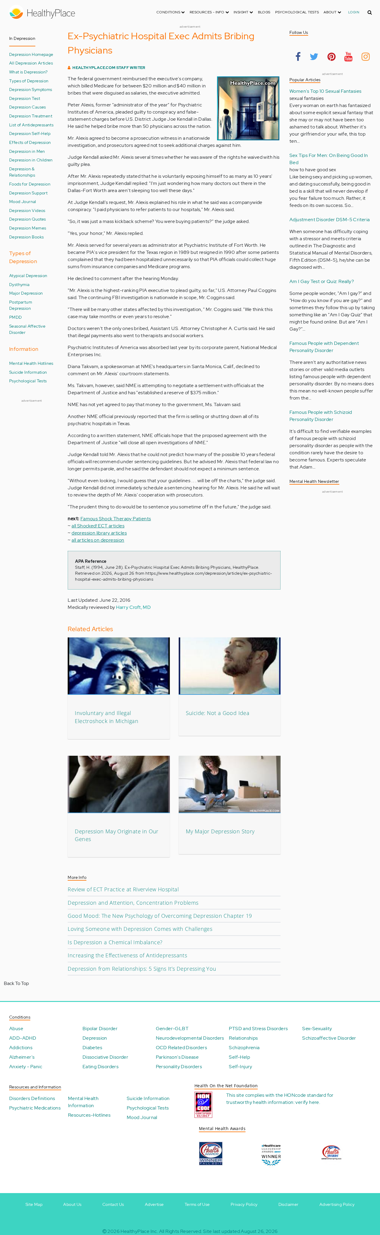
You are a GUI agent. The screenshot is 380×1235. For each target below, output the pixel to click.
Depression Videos (27, 210)
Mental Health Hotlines (31, 363)
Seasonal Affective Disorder (27, 329)
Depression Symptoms (30, 89)
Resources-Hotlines (89, 1115)
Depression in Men (27, 151)
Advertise (154, 1204)
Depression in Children (31, 160)
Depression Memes (27, 228)
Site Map (34, 1204)
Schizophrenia (244, 1047)
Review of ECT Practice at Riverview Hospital (123, 889)
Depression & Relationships (22, 172)
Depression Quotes (27, 219)
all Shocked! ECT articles (98, 526)
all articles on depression (98, 540)
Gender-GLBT (172, 1028)
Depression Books (26, 237)
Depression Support (28, 193)
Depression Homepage (31, 54)
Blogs (264, 12)
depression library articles (99, 533)
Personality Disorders (179, 1066)
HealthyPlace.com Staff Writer (108, 67)
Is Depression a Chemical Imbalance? (115, 942)
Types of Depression (29, 81)
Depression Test (24, 98)
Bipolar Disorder (100, 1028)
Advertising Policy (336, 1204)
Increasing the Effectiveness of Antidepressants (127, 955)
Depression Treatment (30, 116)
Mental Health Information (83, 1102)
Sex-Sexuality (317, 1028)
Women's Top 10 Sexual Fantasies (325, 91)
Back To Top (16, 983)
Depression (95, 1038)
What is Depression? (28, 72)
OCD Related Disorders (181, 1047)
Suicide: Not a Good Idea (218, 713)
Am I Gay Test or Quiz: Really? (321, 281)
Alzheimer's (21, 1057)
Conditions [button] (168, 12)
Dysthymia (19, 284)
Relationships (243, 1038)
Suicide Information (28, 372)
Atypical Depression (28, 275)
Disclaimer (288, 1204)
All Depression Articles (31, 63)
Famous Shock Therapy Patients (115, 519)
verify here (307, 1102)
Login (353, 12)
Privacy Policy (244, 1204)
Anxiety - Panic (25, 1066)
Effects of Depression (30, 142)
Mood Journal (22, 201)
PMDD (15, 317)
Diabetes (92, 1047)
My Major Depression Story (220, 831)
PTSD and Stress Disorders (258, 1028)
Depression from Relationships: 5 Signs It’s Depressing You (142, 968)
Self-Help (239, 1057)
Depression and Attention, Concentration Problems (133, 902)
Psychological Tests (297, 12)
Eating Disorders (100, 1066)
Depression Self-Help (29, 133)
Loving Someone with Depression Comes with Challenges (140, 928)
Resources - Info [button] (207, 12)
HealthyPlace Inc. (139, 1231)
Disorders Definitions (32, 1098)
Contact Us (113, 1204)
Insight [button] (241, 12)
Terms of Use (197, 1204)
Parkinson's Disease (177, 1057)
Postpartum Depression (20, 305)
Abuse (16, 1028)
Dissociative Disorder (105, 1057)
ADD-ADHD (22, 1038)
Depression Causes (27, 107)
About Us (72, 1204)
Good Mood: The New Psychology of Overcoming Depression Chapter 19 (160, 915)
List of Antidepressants (31, 125)
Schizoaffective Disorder (329, 1038)
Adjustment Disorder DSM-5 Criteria (329, 219)
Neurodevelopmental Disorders (190, 1038)
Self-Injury (240, 1066)
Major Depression (26, 293)
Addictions (20, 1047)
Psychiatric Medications (35, 1108)
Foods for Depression (29, 184)
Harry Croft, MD (133, 607)
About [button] (330, 12)
